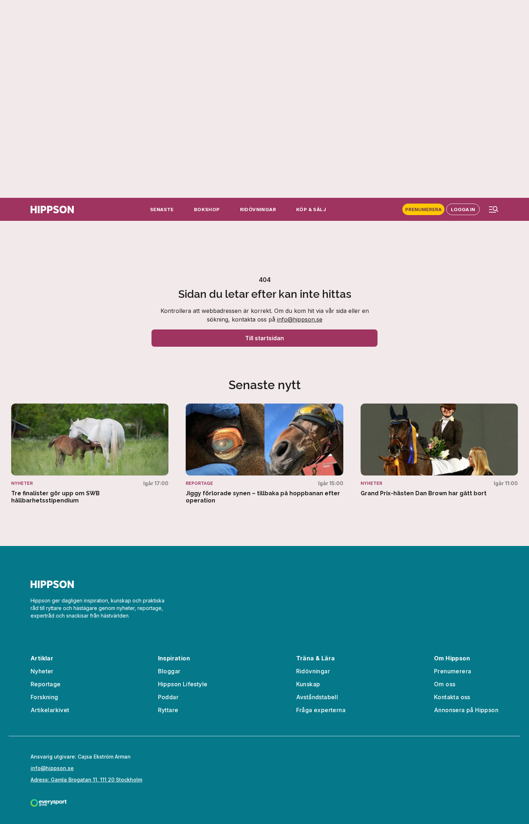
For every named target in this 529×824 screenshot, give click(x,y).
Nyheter (42, 671)
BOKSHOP (207, 209)
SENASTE (162, 209)
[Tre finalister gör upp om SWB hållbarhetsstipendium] (89, 454)
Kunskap (308, 684)
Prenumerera (423, 209)
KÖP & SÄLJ (311, 209)
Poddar (168, 697)
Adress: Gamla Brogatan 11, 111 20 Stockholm (86, 780)
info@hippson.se (299, 319)
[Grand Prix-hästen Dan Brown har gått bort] (439, 450)
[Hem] (52, 209)
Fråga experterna (320, 710)
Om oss (444, 684)
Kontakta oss (452, 697)
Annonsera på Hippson (466, 710)
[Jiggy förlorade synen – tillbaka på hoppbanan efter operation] (264, 454)
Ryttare (168, 710)
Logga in (463, 209)
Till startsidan (264, 338)
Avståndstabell (317, 697)
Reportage (46, 684)
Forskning (44, 697)
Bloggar (169, 671)
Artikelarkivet (50, 710)
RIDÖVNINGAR (258, 209)
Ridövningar (313, 671)
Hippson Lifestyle (183, 684)
